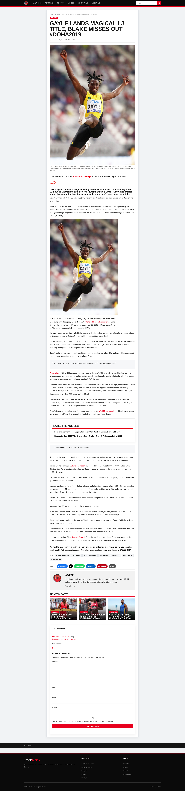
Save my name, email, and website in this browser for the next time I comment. (82, 721)
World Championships (81, 176)
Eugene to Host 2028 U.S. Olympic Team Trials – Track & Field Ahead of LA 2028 (88, 436)
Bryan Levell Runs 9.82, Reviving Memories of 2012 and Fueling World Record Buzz (62, 619)
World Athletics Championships (97, 321)
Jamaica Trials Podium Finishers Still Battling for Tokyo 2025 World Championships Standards (92, 620)
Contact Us (83, 3)
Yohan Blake (55, 372)
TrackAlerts (32, 787)
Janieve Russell (78, 537)
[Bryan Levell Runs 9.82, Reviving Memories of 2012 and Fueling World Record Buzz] (63, 609)
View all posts (70, 586)
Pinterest (102, 566)
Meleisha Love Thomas (61, 636)
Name (54, 687)
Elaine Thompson (78, 465)
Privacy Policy (127, 774)
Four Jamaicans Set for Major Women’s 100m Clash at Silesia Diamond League (87, 432)
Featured (49, 3)
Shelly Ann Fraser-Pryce (109, 555)
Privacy (153, 787)
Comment (56, 661)
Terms (159, 787)
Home (51, 14)
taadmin (54, 40)
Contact (125, 767)
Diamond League (86, 767)
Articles (37, 3)
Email (112, 566)
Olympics (84, 771)
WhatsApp (79, 566)
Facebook (62, 566)
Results (61, 3)
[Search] (159, 3)
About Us (96, 3)
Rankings (84, 778)
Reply (54, 648)
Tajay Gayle (127, 555)
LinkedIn (90, 566)
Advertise (126, 771)
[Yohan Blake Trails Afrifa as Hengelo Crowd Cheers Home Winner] (121, 609)
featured (76, 555)
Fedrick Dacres (90, 555)
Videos (71, 3)
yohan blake (56, 559)
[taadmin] (57, 578)
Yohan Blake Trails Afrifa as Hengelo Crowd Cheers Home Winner (120, 618)
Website (55, 708)
